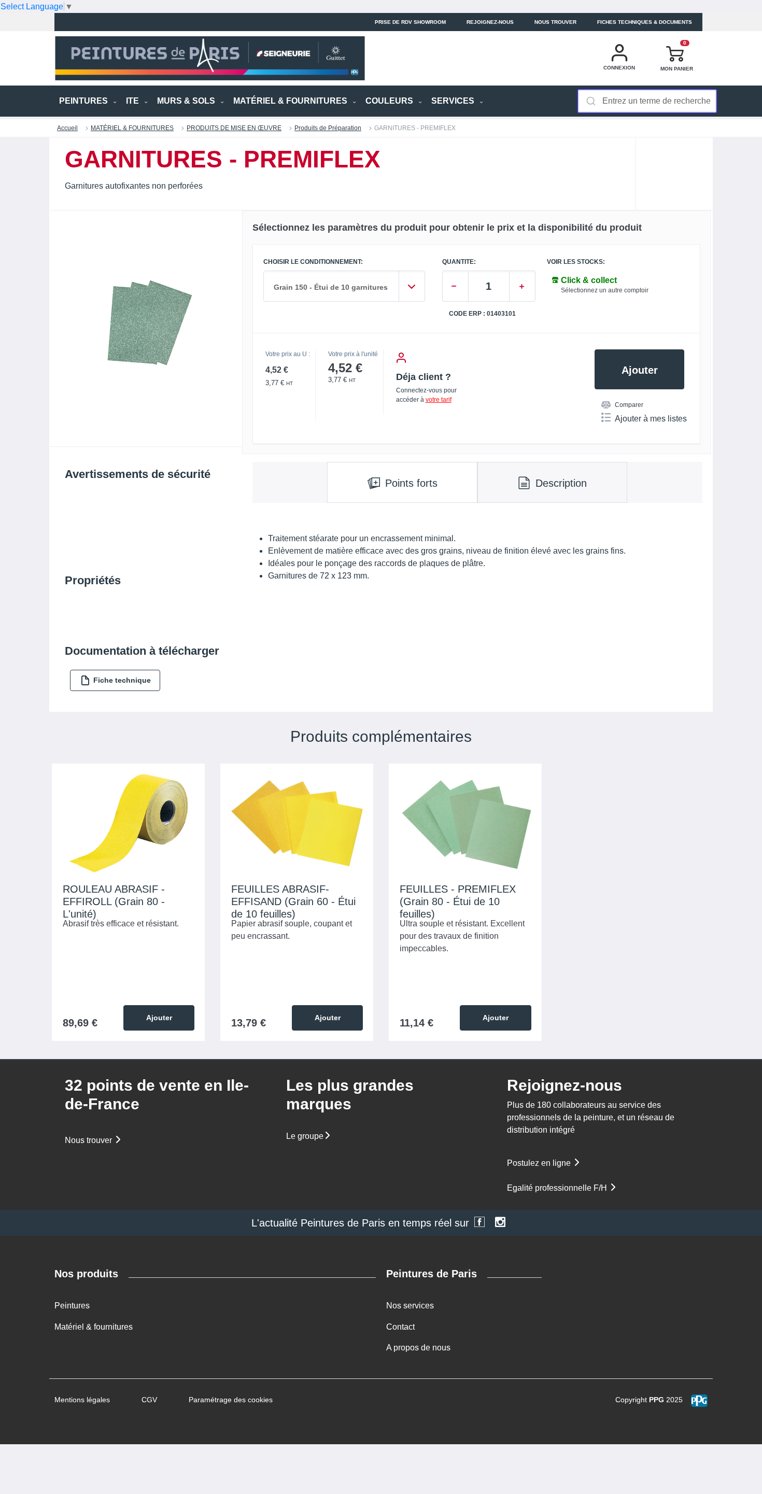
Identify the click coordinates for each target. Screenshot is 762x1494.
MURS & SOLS (187, 100)
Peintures (72, 1305)
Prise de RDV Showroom (410, 22)
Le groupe (304, 1136)
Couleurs (390, 100)
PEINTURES (84, 100)
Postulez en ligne (540, 1163)
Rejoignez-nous (490, 22)
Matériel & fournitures (93, 1326)
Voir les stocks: (576, 262)
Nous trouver (555, 22)
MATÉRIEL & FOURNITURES (291, 100)
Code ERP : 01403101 (482, 314)
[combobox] (647, 101)
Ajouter (640, 370)
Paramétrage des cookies (231, 1400)
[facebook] (479, 1223)
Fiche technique (122, 680)
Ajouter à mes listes (651, 418)
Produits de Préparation (327, 128)
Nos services (410, 1305)
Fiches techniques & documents (644, 22)
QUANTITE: (459, 262)
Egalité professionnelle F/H (558, 1187)
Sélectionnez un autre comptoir (604, 290)
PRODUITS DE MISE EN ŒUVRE (234, 128)
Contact (400, 1326)
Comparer (629, 404)
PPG (656, 1400)
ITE (133, 100)
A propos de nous (418, 1347)
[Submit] (590, 101)
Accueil (67, 128)
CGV (149, 1400)
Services (453, 100)
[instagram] (500, 1223)
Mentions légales (82, 1400)
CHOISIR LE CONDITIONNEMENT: (313, 262)
